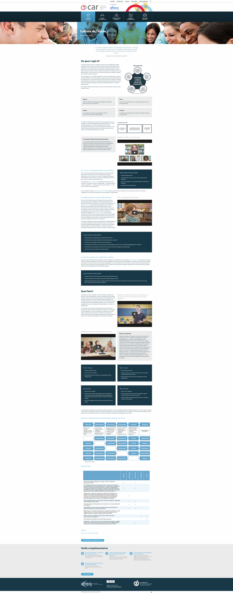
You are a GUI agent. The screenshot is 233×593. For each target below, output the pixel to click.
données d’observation (134, 259)
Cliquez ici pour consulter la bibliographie (89, 533)
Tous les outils (87, 574)
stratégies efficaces (99, 212)
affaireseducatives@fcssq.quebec (114, 586)
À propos (127, 1)
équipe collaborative (93, 181)
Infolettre (112, 1)
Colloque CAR (120, 1)
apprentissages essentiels (100, 190)
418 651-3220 (115, 585)
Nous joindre (134, 1)
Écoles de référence (143, 1)
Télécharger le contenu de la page (92, 540)
